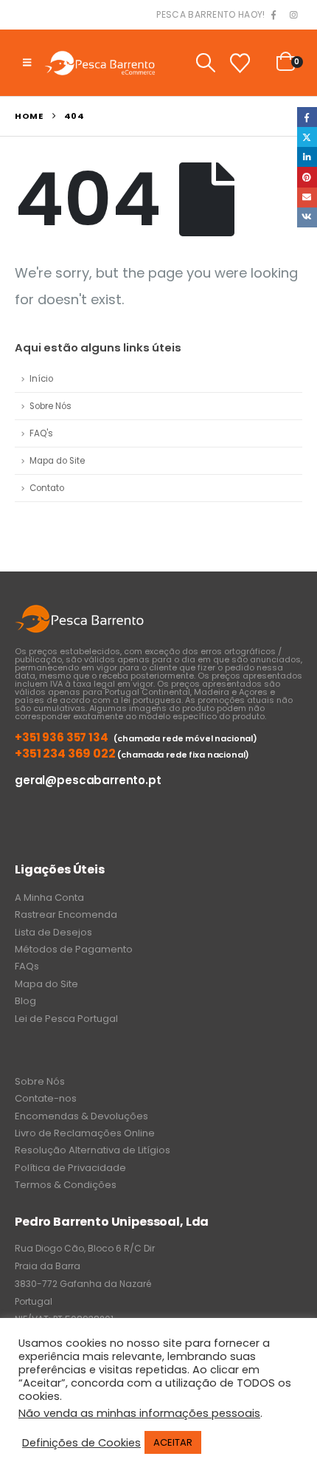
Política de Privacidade (70, 1168)
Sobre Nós (50, 406)
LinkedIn (307, 157)
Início (41, 379)
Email (307, 197)
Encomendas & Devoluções (81, 1116)
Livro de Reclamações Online (85, 1133)
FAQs (27, 966)
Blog (25, 1001)
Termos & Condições (65, 1185)
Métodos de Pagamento (74, 949)
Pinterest (307, 177)
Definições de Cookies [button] (81, 1442)
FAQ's (41, 433)
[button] (27, 62)
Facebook (307, 117)
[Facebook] (273, 15)
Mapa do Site (57, 461)
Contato (46, 488)
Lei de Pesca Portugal (66, 1019)
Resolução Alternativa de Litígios (92, 1150)
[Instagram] (293, 15)
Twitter (307, 137)
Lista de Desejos (53, 932)
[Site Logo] (99, 62)
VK (307, 217)
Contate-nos (46, 1098)
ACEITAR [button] (172, 1442)
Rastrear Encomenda (66, 914)
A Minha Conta (49, 897)
